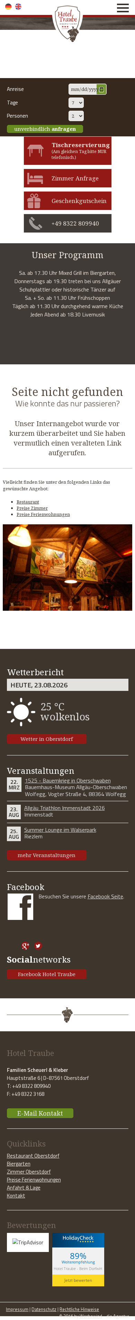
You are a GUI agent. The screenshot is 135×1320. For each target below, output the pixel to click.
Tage (12, 103)
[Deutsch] (8, 6)
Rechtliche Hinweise (79, 1309)
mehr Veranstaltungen (46, 855)
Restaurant (28, 502)
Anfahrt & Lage (23, 1188)
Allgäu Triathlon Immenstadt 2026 (64, 808)
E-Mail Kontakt (40, 1113)
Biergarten (18, 1164)
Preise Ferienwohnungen (43, 514)
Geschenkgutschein (79, 201)
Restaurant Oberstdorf (33, 1156)
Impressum (17, 1309)
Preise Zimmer (32, 508)
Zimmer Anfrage (75, 178)
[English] (18, 6)
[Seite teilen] (13, 946)
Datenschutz (44, 1309)
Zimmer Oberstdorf (29, 1172)
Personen (17, 116)
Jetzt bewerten (78, 1280)
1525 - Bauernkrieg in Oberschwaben (68, 780)
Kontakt (16, 1196)
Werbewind (91, 1316)
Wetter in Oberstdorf (46, 738)
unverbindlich (45, 128)
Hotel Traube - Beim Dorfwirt (78, 1268)
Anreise (15, 89)
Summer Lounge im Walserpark (60, 830)
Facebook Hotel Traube (46, 974)
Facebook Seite (105, 896)
